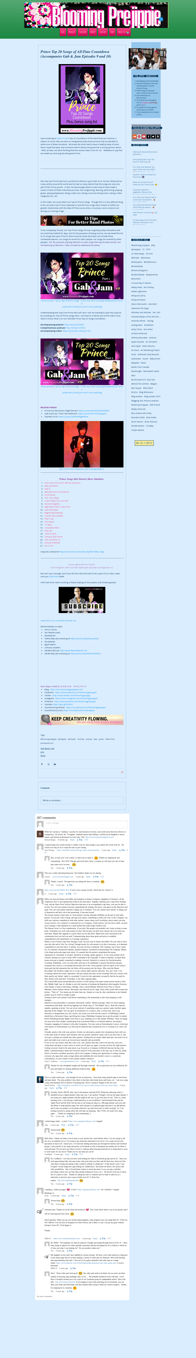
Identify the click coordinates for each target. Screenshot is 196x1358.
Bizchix (134, 392)
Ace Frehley (149, 287)
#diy (153, 245)
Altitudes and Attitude (141, 312)
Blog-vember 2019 (152, 396)
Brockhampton (137, 426)
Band (143, 363)
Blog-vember (137, 396)
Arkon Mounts (148, 346)
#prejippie (62, 739)
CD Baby (149, 426)
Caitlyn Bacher (137, 430)
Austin (145, 358)
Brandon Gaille (138, 417)
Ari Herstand (151, 341)
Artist (133, 354)
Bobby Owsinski (138, 409)
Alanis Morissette (139, 304)
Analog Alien (137, 325)
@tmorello (136, 278)
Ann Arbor (148, 329)
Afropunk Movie (138, 299)
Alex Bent (152, 304)
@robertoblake (138, 274)
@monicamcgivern (139, 270)
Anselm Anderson (139, 333)
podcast (89, 739)
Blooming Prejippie (139, 405)
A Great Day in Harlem (141, 283)
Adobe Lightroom (139, 291)
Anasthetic (149, 325)
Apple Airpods (137, 341)
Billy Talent (148, 388)
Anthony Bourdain (139, 337)
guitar (101, 739)
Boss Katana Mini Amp (141, 413)
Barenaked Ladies (151, 371)
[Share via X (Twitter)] (48, 764)
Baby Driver (155, 358)
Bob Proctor (155, 405)
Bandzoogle (136, 371)
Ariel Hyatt (136, 346)
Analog (150, 320)
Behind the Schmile (140, 384)
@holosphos (136, 262)
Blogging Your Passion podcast (145, 400)
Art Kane (135, 350)
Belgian (153, 384)
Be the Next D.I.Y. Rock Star (143, 379)
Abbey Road (136, 287)
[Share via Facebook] (42, 764)
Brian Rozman (151, 421)
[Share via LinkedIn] (55, 764)
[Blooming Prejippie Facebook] (149, 137)
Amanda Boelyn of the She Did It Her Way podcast (146, 316)
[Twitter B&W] (153, 137)
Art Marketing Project (150, 350)
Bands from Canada (140, 367)
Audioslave (136, 358)
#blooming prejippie (49, 739)
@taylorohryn (152, 274)
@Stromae (145, 257)
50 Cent (149, 253)
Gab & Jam (72, 739)
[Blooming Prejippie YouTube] (144, 137)
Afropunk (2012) (138, 295)
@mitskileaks (137, 266)
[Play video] (82, 276)
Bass (95, 739)
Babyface (135, 363)
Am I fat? (156, 312)
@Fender (135, 257)
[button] (161, 18)
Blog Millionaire (146, 392)
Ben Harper (136, 388)
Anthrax (152, 337)
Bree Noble (151, 417)
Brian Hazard (137, 421)
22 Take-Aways (137, 253)
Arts (42, 752)
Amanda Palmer (138, 320)
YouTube (80, 739)
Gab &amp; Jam (47, 748)
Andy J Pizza (136, 329)
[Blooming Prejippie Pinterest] (139, 137)
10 (143, 249)
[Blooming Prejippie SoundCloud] (135, 137)
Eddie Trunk (110, 739)
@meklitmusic (150, 262)
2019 (148, 249)
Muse (43, 755)
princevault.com (47, 743)
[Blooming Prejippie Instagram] (158, 137)
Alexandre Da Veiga (140, 308)
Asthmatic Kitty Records (148, 354)
